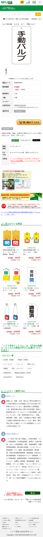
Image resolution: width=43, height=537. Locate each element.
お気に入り (15, 140)
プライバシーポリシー (34, 522)
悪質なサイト (5, 526)
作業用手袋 (7, 373)
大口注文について (6, 528)
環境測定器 (19, 377)
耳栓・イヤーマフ (17, 368)
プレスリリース (33, 526)
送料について (18, 518)
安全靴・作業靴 (8, 360)
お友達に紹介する (26, 140)
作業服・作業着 (23, 360)
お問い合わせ (5, 524)
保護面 (5, 368)
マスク (29, 368)
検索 (38, 14)
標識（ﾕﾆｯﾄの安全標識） (22, 19)
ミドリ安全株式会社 (34, 518)
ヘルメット (19, 364)
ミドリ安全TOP (9, 19)
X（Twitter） (18, 526)
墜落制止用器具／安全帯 (23, 373)
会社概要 (31, 520)
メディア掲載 (32, 524)
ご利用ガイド (5, 518)
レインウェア (7, 364)
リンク (17, 524)
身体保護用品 (7, 377)
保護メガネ (31, 364)
